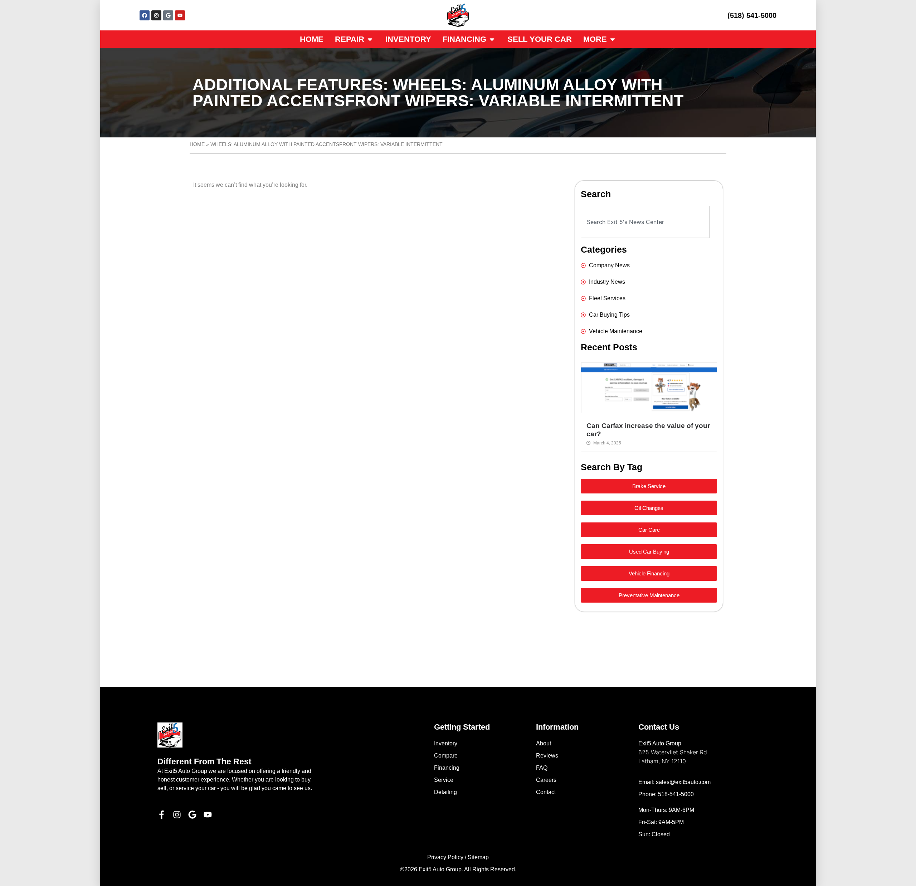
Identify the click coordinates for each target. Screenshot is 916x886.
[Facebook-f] (161, 814)
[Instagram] (156, 15)
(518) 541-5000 (751, 15)
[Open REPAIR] (370, 39)
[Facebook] (145, 15)
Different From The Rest (204, 761)
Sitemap (478, 857)
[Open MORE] (613, 39)
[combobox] (645, 222)
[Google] (168, 15)
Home (197, 144)
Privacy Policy (445, 857)
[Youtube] (180, 15)
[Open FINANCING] (492, 39)
